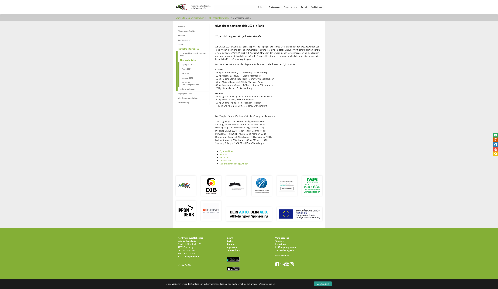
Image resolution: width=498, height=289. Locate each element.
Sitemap (231, 244)
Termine (279, 241)
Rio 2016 (223, 157)
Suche (230, 241)
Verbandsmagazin (284, 250)
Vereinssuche (282, 237)
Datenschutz (233, 250)
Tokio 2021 (224, 154)
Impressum (232, 247)
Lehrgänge (280, 244)
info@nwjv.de (192, 256)
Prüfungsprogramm (285, 247)
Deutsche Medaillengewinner (233, 163)
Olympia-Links (226, 151)
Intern (230, 237)
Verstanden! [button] (323, 284)
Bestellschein (282, 255)
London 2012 (225, 160)
